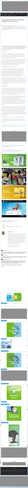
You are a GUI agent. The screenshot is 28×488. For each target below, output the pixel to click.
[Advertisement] (15, 6)
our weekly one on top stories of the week (8, 151)
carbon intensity (19, 79)
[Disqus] (14, 259)
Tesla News (21, 13)
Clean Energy (5, 13)
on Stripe (3, 27)
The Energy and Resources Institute (20, 106)
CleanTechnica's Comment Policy (7, 221)
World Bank (16, 82)
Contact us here (11, 146)
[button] (7, 13)
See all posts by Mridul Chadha (12, 246)
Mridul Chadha (5, 22)
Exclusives (4, 15)
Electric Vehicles (11, 13)
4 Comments (9, 22)
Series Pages (10, 15)
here (16, 220)
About (14, 15)
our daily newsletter (16, 126)
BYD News (17, 13)
